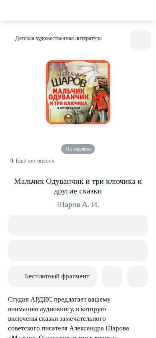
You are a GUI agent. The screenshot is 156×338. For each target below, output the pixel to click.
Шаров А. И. (78, 204)
